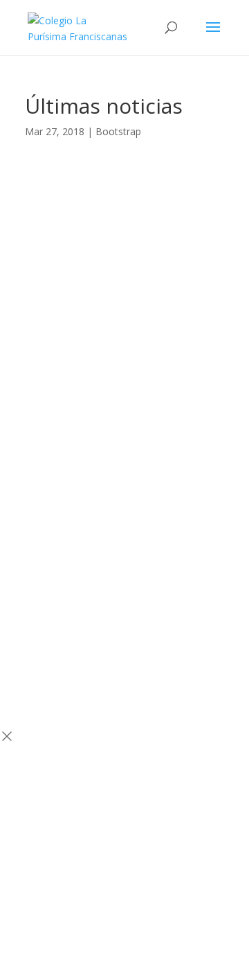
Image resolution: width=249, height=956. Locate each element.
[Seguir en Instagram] (124, 328)
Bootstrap (118, 131)
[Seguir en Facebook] (97, 328)
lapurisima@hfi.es (125, 514)
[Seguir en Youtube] (152, 328)
